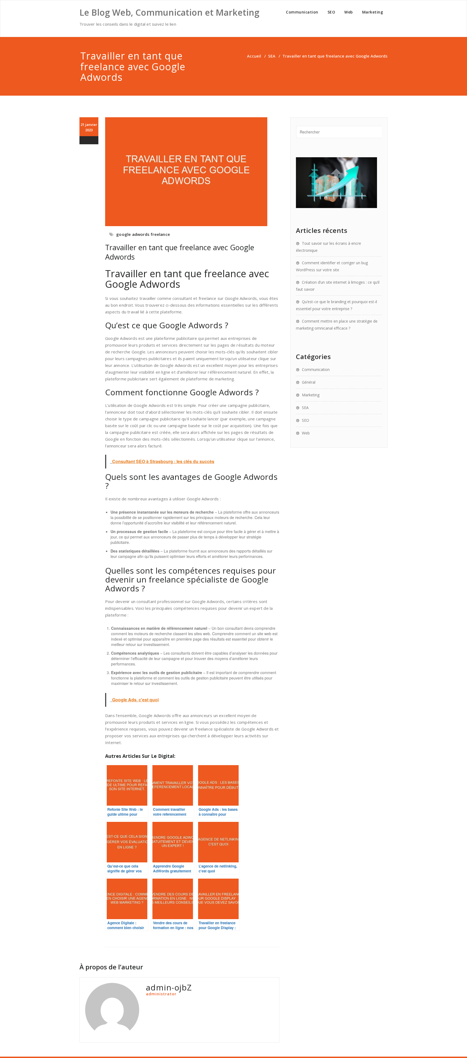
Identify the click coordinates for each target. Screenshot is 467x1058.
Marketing (372, 12)
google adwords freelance (143, 234)
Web (348, 12)
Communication (302, 12)
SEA (271, 56)
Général (308, 382)
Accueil (254, 56)
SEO (331, 12)
